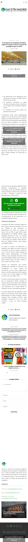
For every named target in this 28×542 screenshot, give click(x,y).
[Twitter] (8, 526)
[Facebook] (14, 526)
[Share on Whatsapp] (14, 69)
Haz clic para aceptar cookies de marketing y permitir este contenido (14, 74)
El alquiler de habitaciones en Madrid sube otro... (13, 513)
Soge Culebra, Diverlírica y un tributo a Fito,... (14, 367)
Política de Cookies (21, 532)
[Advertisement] (14, 27)
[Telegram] (11, 526)
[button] (2, 360)
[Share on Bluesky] (19, 69)
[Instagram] (17, 526)
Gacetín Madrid (14, 315)
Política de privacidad (11, 532)
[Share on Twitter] (10, 69)
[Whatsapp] (20, 526)
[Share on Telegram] (15, 69)
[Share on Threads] (17, 69)
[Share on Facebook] (8, 69)
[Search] (23, 2)
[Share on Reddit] (12, 69)
